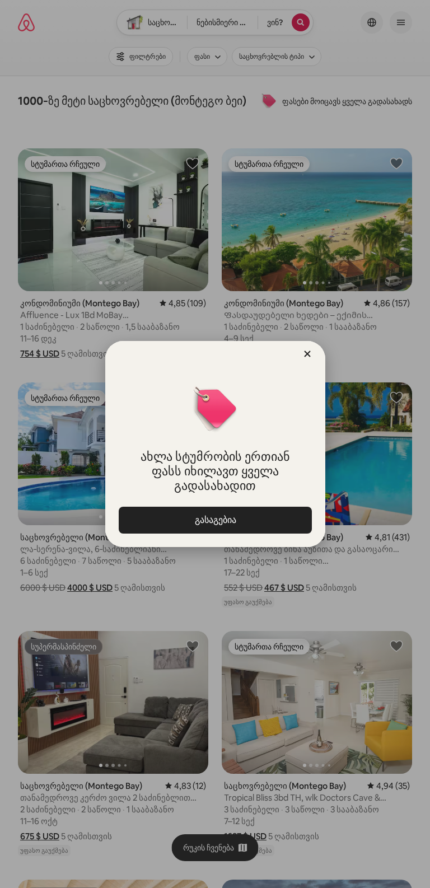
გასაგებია (215, 520)
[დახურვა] (307, 353)
